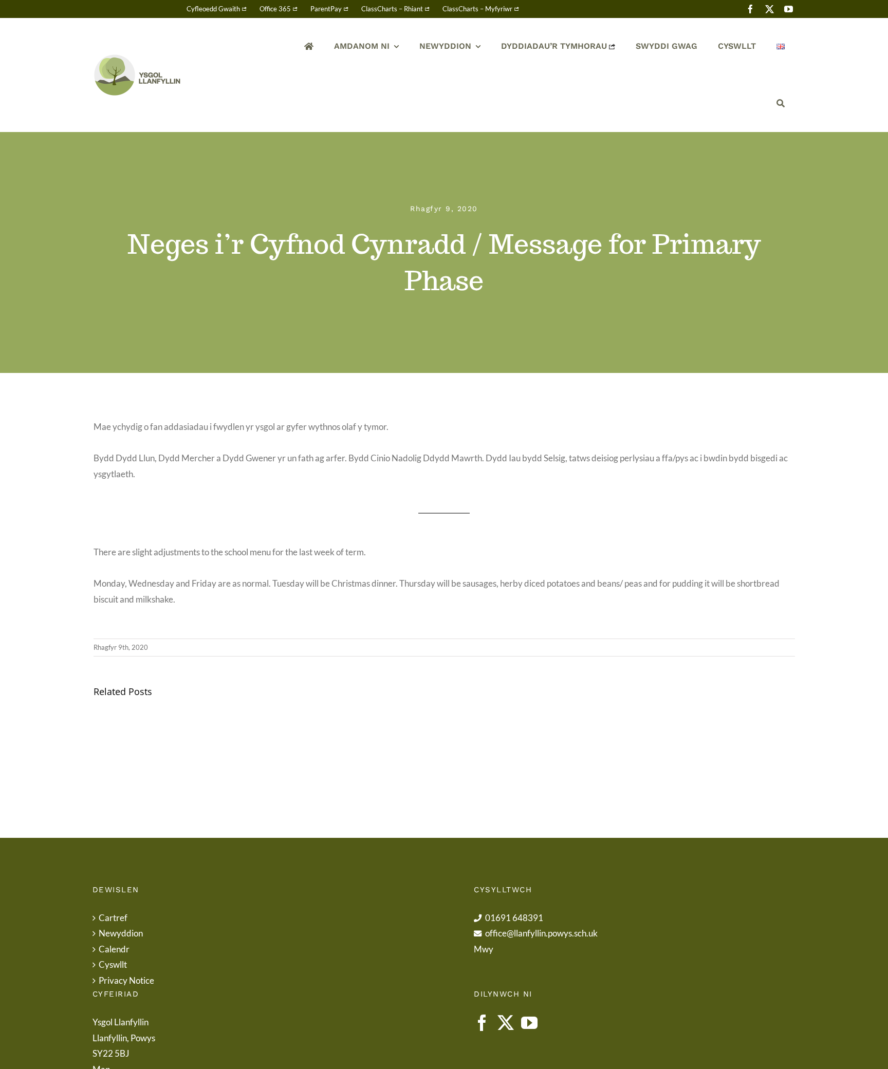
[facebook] (750, 9)
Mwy (483, 949)
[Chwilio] (780, 103)
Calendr (114, 949)
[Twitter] (505, 1023)
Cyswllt (113, 964)
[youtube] (788, 9)
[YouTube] (529, 1023)
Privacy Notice (126, 980)
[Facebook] (482, 1023)
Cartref (113, 917)
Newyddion (121, 933)
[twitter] (769, 9)
